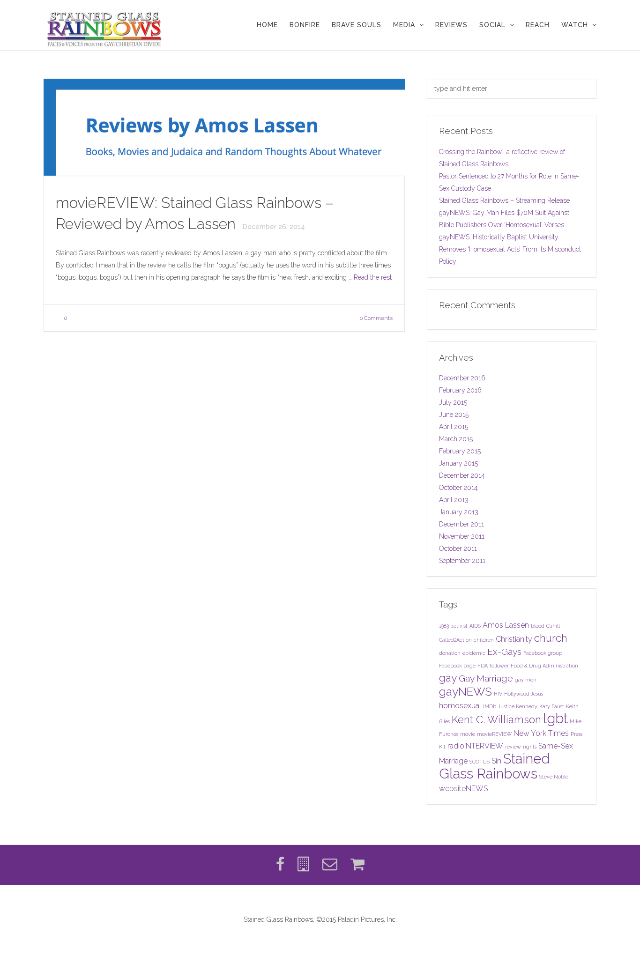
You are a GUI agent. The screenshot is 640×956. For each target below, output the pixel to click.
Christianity (514, 639)
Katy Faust (551, 706)
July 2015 (453, 402)
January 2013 (458, 512)
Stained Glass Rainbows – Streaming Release (504, 200)
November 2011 (461, 536)
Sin (496, 760)
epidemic (473, 653)
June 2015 (454, 414)
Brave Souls (356, 25)
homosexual (460, 705)
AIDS (475, 626)
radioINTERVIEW (475, 745)
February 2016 (460, 390)
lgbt (555, 718)
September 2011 (462, 560)
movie (467, 734)
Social (492, 25)
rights (529, 746)
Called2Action (455, 640)
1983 (444, 626)
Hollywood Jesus (523, 694)
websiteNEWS (463, 788)
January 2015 (458, 463)
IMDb (489, 706)
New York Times (541, 733)
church (550, 638)
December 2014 (462, 475)
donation (450, 653)
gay (448, 678)
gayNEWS (465, 691)
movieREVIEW (494, 734)
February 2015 (460, 451)
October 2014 (458, 487)
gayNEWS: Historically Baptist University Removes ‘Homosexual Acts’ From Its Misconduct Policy (510, 249)
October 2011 (458, 548)
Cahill (553, 626)
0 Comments (376, 318)
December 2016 (462, 378)
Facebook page (457, 665)
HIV (498, 694)
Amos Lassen (506, 625)
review (513, 746)
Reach (538, 25)
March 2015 (456, 439)
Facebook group (542, 653)
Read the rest (373, 277)
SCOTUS (479, 761)
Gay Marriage (486, 678)
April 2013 (454, 500)
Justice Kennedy (517, 706)
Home (267, 25)
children (484, 640)
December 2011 (461, 524)
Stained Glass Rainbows (494, 766)
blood (537, 626)
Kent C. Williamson (496, 719)
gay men (525, 679)
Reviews (451, 25)
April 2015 (453, 426)
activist (459, 626)
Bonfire (305, 25)
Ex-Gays (504, 651)
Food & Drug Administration (544, 665)
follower (499, 665)
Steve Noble (553, 776)
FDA (482, 665)
